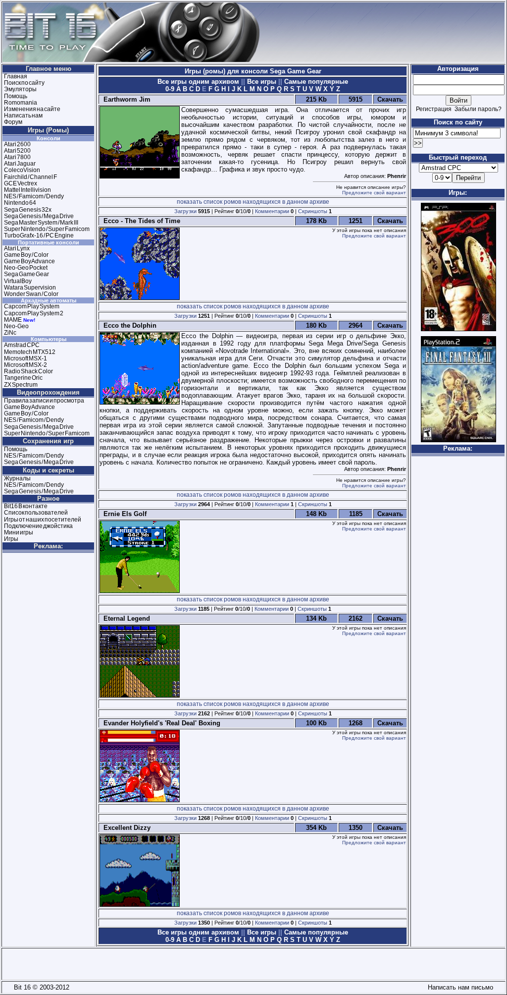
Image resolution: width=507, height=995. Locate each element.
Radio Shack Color (28, 371)
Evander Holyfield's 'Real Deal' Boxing (160, 723)
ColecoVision (22, 170)
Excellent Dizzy (125, 827)
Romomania (20, 102)
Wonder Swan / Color (31, 294)
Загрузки (185, 211)
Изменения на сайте (32, 109)
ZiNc (10, 332)
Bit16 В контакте (26, 506)
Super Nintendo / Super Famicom (47, 229)
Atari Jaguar (20, 163)
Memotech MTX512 (29, 352)
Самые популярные (315, 81)
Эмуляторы (20, 89)
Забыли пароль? (478, 109)
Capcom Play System (31, 306)
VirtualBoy (18, 281)
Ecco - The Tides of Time (140, 221)
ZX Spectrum (21, 384)
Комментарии (272, 211)
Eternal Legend (125, 618)
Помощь (15, 96)
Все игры (261, 81)
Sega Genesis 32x (27, 209)
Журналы (17, 478)
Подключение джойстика (38, 526)
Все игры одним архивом (199, 81)
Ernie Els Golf (123, 514)
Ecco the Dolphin (128, 325)
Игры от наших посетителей (42, 519)
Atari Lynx (17, 248)
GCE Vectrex (20, 183)
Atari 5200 (17, 150)
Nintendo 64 (20, 202)
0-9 (169, 89)
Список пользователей (36, 512)
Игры (11, 538)
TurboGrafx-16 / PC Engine (39, 235)
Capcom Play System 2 (33, 313)
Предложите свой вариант (374, 192)
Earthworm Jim (125, 99)
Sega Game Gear (26, 274)
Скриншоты (312, 211)
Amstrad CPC (22, 345)
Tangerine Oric (23, 377)
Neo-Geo (16, 326)
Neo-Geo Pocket (26, 267)
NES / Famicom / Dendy (34, 196)
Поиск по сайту (24, 82)
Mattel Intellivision (27, 189)
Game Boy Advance (29, 261)
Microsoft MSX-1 (25, 358)
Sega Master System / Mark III (41, 222)
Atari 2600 (17, 144)
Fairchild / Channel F (30, 177)
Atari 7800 (17, 157)
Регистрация (434, 109)
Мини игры (18, 532)
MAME (13, 319)
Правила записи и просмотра (44, 400)
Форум (13, 121)
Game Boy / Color (26, 254)
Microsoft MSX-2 (25, 364)
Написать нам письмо (458, 987)
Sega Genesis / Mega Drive (39, 216)
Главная (15, 76)
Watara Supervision (30, 287)
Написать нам (23, 115)
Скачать (390, 99)
